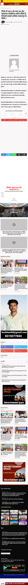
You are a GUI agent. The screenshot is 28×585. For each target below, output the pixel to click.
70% (2, 195)
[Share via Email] (19, 154)
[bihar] (14, 4)
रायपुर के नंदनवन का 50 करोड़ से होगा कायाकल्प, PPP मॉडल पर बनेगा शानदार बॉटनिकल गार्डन (14, 211)
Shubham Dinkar (8, 22)
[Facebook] (3, 154)
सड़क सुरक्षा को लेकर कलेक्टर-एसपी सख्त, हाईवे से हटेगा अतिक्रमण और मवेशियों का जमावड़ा (21, 269)
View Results (14, 200)
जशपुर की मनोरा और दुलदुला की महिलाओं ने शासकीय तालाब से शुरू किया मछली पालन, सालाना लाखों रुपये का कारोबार (21, 287)
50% (3, 193)
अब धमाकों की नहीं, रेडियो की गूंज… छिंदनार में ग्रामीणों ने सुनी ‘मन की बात (7, 286)
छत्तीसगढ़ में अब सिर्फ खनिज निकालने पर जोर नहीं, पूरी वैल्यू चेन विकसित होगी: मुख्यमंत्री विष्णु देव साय (7, 420)
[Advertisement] (14, 40)
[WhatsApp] (13, 154)
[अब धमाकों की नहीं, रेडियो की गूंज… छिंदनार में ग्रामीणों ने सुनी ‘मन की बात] (7, 280)
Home (3, 8)
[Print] (24, 154)
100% (3, 196)
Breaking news (9, 8)
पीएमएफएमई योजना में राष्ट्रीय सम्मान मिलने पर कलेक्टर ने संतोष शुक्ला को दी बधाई (20, 420)
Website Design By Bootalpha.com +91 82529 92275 (14, 574)
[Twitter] (8, 154)
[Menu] (26, 4)
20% (3, 192)
